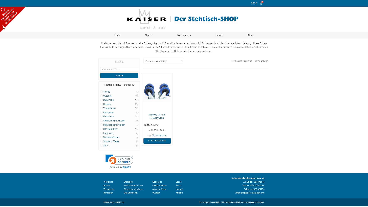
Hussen (107, 104)
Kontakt (219, 35)
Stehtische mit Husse (113, 120)
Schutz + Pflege (111, 141)
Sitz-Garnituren (110, 129)
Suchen (119, 76)
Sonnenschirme (111, 137)
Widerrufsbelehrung (228, 202)
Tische (106, 92)
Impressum (260, 202)
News (251, 35)
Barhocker (108, 112)
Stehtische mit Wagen (114, 125)
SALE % (107, 145)
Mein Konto (182, 35)
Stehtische (108, 100)
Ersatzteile (108, 116)
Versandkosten (159, 135)
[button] (119, 161)
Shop (147, 35)
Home (117, 35)
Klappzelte (108, 133)
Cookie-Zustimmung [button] (207, 202)
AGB (217, 202)
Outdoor (107, 96)
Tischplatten (109, 108)
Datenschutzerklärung (245, 202)
